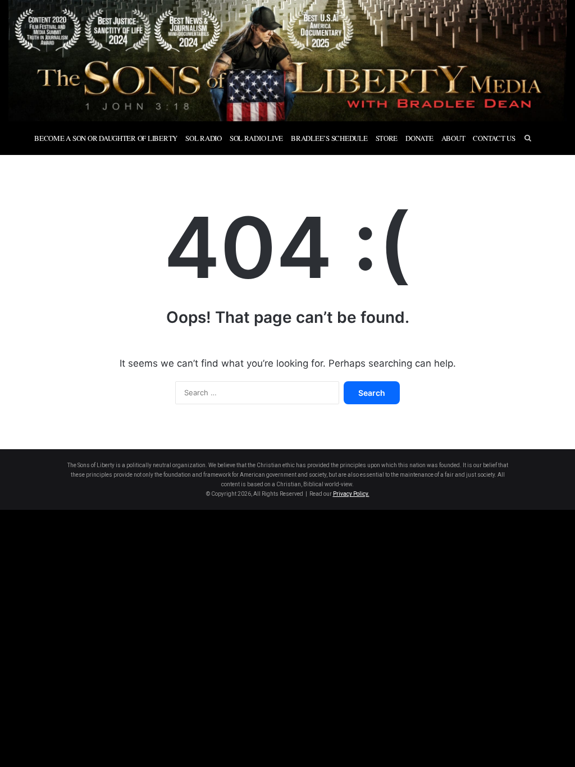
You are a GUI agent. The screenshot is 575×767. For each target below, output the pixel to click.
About (453, 138)
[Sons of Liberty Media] (287, 60)
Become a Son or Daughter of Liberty (105, 138)
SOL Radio (203, 138)
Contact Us (494, 138)
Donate (419, 138)
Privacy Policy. (351, 494)
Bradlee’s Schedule (329, 138)
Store (387, 138)
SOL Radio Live (256, 138)
